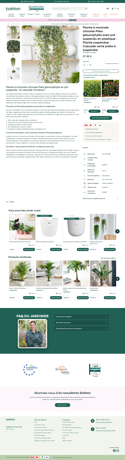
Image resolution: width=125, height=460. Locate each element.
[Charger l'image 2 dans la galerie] (13, 32)
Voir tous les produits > (101, 118)
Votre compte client (40, 427)
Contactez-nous (39, 425)
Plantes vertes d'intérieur (43, 24)
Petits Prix (105, 15)
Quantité (86, 61)
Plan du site (9, 429)
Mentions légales (39, 435)
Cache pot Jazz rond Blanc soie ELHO (75, 241)
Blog (63, 438)
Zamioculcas (94, 288)
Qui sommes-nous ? (69, 422)
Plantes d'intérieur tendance (29, 24)
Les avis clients (67, 430)
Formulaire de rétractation (42, 433)
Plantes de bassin (71, 15)
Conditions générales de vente (44, 430)
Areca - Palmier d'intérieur (17, 288)
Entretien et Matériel (84, 15)
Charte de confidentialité (42, 438)
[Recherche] (86, 8)
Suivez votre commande (104, 422)
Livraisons (65, 435)
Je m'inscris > (62, 405)
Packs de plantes (96, 15)
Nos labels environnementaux (71, 427)
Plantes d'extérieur (11, 15)
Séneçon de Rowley (96, 241)
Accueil (8, 24)
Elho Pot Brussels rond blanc (45, 241)
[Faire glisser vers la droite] (116, 94)
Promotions (114, 14)
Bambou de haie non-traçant (90, 99)
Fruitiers (37, 14)
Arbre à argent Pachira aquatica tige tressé (74, 289)
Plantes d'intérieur (59, 15)
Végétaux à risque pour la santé (44, 440)
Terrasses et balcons (47, 15)
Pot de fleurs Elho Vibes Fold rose (19, 241)
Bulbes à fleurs (22, 15)
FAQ (35, 422)
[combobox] (69, 8)
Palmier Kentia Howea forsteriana (47, 288)
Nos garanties (66, 425)
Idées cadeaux (67, 440)
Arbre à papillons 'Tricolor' (110, 99)
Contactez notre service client (106, 430)
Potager (30, 14)
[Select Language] (108, 9)
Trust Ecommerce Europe (70, 433)
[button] (48, 8)
